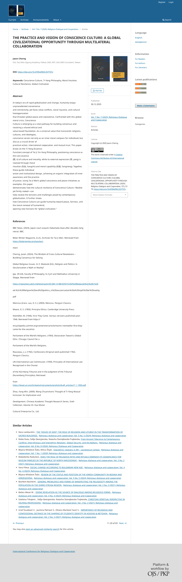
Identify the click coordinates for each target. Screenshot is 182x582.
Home (15, 29)
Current (12, 19)
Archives (24, 19)
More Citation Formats (102, 195)
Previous (20, 523)
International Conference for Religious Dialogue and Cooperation (44, 551)
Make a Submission (146, 105)
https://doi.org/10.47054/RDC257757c (35, 72)
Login (171, 2)
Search (167, 19)
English (138, 37)
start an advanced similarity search (42, 529)
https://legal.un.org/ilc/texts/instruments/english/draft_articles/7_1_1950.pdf (49, 385)
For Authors (140, 63)
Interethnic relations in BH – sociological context (76, 449)
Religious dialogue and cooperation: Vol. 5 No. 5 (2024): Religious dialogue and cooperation (82, 435)
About (56, 19)
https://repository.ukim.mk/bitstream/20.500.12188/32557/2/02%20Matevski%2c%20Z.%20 (55, 283)
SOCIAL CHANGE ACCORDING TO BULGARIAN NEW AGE (56, 467)
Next (121, 523)
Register (161, 2)
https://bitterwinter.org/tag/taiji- (28, 241)
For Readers (140, 59)
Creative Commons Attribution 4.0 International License (107, 158)
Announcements (41, 19)
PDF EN (98, 90)
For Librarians (141, 67)
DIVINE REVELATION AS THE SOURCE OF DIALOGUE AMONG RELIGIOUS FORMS (73, 492)
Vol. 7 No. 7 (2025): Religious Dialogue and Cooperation (55, 29)
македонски (141, 42)
